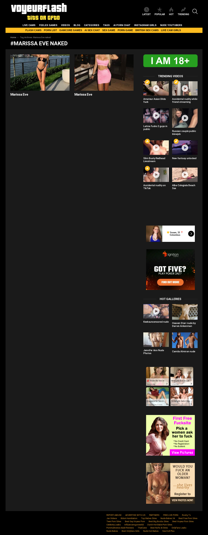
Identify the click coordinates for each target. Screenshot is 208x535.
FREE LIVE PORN (170, 515)
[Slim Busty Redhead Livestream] (156, 147)
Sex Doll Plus (168, 531)
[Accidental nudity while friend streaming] (185, 88)
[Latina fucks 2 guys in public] (156, 115)
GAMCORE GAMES (70, 30)
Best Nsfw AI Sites (159, 528)
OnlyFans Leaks (179, 528)
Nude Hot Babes (151, 531)
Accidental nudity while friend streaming (184, 100)
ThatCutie (142, 528)
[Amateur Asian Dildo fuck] (156, 88)
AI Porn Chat (121, 25)
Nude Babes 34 (168, 518)
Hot (171, 14)
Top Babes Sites (149, 518)
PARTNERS (154, 515)
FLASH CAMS (33, 30)
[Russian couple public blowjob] (185, 118)
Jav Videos (111, 518)
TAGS (106, 25)
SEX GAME (108, 30)
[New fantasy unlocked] (185, 147)
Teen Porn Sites (113, 521)
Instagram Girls (145, 25)
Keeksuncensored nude (156, 321)
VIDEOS (65, 25)
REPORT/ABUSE (114, 515)
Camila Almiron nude (183, 351)
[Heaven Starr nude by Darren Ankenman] (185, 312)
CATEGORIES (91, 25)
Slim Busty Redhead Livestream (154, 160)
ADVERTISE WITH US (135, 515)
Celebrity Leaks (113, 524)
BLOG (77, 25)
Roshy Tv (186, 515)
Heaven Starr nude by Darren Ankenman (184, 325)
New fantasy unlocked (184, 158)
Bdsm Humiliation (129, 518)
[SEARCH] (195, 11)
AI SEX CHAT (92, 30)
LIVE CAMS (29, 25)
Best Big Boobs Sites (159, 521)
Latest (146, 14)
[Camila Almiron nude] (185, 340)
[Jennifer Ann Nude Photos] (156, 339)
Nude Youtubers (171, 25)
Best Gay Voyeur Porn (135, 521)
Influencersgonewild (134, 524)
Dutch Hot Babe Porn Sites (159, 524)
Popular (160, 14)
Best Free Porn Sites (188, 518)
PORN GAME (125, 30)
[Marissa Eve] (40, 72)
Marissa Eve (19, 94)
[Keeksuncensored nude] (156, 311)
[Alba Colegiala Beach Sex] (185, 175)
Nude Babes (112, 531)
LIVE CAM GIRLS (171, 30)
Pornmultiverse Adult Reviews (120, 528)
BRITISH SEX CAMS (147, 30)
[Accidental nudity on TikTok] (156, 175)
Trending (183, 14)
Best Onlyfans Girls (130, 531)
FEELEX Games (48, 25)
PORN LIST (50, 30)
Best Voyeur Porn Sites (183, 521)
